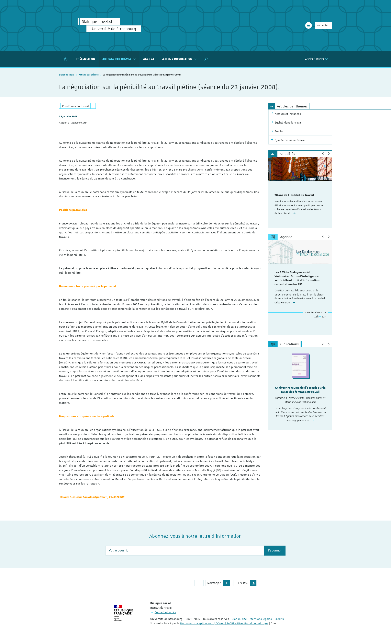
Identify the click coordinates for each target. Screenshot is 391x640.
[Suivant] (329, 153)
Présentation (85, 59)
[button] (206, 59)
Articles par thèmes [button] (116, 59)
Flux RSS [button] (242, 583)
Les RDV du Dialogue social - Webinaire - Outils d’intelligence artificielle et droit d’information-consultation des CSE (297, 278)
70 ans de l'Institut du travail (294, 195)
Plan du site (239, 619)
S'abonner (275, 550)
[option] (300, 192)
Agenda (148, 59)
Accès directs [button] (314, 59)
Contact (325, 25)
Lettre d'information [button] (176, 59)
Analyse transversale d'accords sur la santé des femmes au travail (300, 390)
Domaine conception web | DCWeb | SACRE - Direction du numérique (224, 623)
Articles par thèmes (89, 74)
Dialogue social (66, 74)
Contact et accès (165, 612)
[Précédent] (323, 153)
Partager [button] (214, 583)
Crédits (279, 619)
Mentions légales (261, 619)
